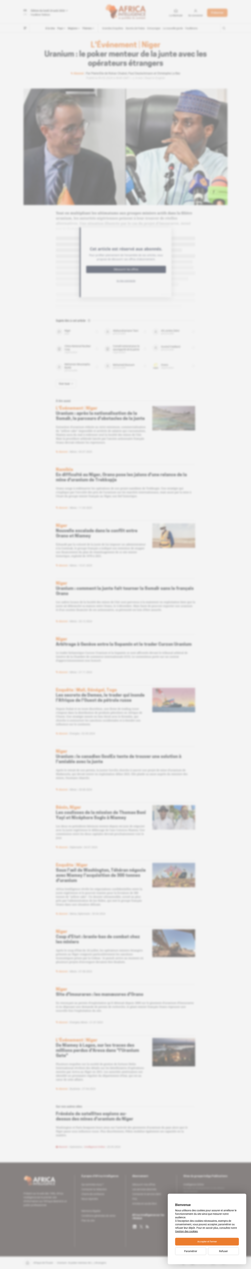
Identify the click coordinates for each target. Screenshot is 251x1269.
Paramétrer (190, 1251)
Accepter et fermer (207, 1241)
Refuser (223, 1251)
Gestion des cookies (186, 1231)
